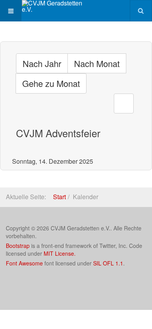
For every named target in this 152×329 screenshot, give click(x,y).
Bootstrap (18, 245)
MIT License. (60, 253)
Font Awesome (24, 263)
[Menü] (10, 10)
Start (59, 196)
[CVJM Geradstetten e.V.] (53, 6)
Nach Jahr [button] (42, 63)
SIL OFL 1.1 (108, 263)
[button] (124, 103)
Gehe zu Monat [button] (51, 83)
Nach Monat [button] (97, 63)
